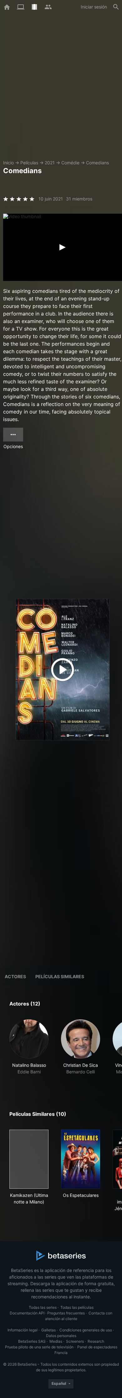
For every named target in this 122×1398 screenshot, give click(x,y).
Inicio (8, 162)
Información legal (23, 1330)
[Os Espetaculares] (80, 1159)
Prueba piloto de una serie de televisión (39, 1347)
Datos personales (61, 1335)
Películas (29, 162)
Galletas (48, 1330)
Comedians (97, 162)
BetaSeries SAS (32, 1341)
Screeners (75, 1341)
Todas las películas (77, 1307)
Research (96, 1341)
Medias (55, 1341)
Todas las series (43, 1307)
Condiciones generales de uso (85, 1330)
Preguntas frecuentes (66, 1313)
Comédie (70, 162)
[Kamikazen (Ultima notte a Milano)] (28, 1159)
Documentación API (27, 1313)
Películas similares (59, 976)
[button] (28, 1050)
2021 (50, 162)
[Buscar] (116, 7)
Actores (15, 976)
